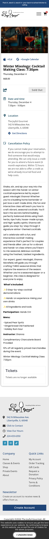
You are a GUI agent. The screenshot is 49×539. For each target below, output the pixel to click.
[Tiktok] (16, 443)
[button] (37, 90)
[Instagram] (10, 443)
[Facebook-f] (5, 443)
